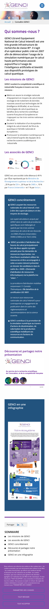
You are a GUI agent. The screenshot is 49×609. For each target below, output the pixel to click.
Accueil (8, 22)
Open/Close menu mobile (42, 5)
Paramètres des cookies (23, 590)
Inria (37, 187)
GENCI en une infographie (20, 554)
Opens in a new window (22, 524)
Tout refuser (23, 597)
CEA (17, 184)
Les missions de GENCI (19, 536)
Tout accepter (23, 604)
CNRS (33, 184)
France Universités (16, 187)
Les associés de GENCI (19, 540)
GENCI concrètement (18, 544)
